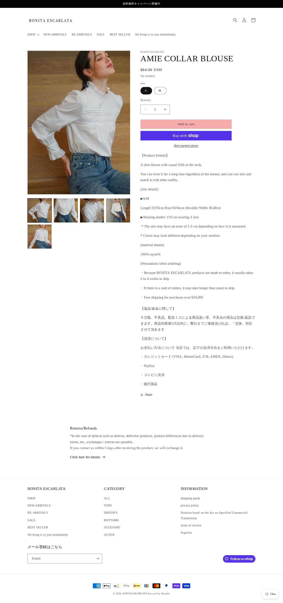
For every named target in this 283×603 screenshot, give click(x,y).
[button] (33, 34)
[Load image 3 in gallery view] (92, 210)
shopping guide (190, 498)
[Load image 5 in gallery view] (40, 237)
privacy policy (190, 505)
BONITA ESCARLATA (135, 593)
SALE (31, 520)
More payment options (186, 145)
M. (160, 90)
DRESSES (110, 512)
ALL (107, 498)
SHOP (31, 498)
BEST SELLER (38, 527)
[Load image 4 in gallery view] (118, 210)
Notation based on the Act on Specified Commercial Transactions (214, 515)
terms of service (191, 525)
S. (146, 90)
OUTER (109, 534)
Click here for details (85, 457)
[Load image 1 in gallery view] (40, 210)
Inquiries (186, 532)
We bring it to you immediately (48, 534)
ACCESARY (112, 527)
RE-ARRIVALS (38, 512)
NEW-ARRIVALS (39, 505)
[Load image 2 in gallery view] (66, 210)
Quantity (145, 100)
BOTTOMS (111, 520)
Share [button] (148, 394)
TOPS (108, 505)
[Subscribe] (97, 558)
